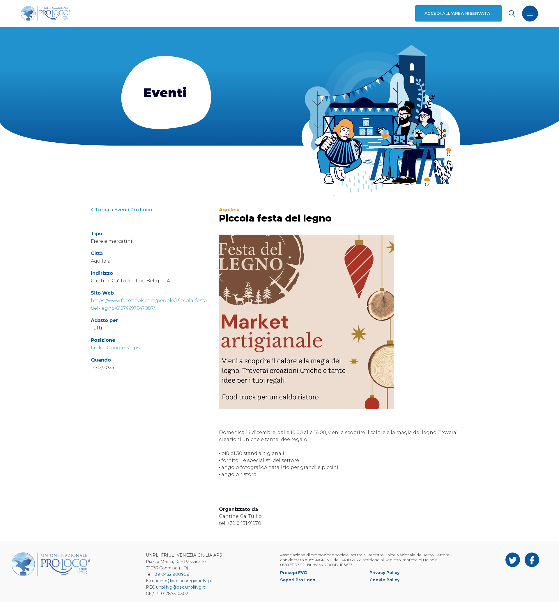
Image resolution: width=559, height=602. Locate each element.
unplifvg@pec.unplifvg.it (180, 587)
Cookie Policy (384, 579)
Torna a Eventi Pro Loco (123, 210)
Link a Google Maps (115, 347)
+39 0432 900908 (171, 574)
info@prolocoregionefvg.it (186, 580)
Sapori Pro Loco (297, 579)
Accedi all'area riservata (457, 13)
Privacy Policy (384, 572)
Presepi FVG (293, 572)
